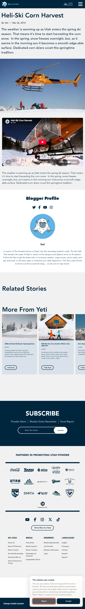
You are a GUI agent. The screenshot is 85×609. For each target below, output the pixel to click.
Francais (64, 550)
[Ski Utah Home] (10, 4)
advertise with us (14, 557)
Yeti (42, 244)
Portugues (65, 546)
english (64, 543)
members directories (51, 550)
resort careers (13, 550)
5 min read (47, 367)
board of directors (14, 546)
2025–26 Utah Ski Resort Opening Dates (19, 344)
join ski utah (48, 546)
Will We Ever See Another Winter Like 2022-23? (55, 345)
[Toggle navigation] (79, 4)
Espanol (64, 557)
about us (11, 543)
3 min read (10, 367)
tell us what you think (42, 528)
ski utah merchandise (15, 554)
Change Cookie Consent (14, 603)
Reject (44, 601)
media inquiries (31, 546)
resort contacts (31, 550)
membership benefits (51, 543)
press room (30, 543)
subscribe (60, 430)
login (46, 554)
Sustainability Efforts (33, 560)
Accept (68, 601)
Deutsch (65, 554)
